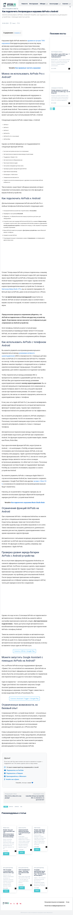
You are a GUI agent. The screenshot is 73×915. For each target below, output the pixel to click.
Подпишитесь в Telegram (14, 773)
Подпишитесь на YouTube (15, 770)
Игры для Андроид (8, 867)
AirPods (11, 806)
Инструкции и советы (56, 51)
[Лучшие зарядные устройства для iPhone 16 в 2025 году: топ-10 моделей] (60, 79)
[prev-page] (51, 109)
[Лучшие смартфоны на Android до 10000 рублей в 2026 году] (40, 821)
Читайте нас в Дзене (12, 779)
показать (17, 33)
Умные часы (6, 827)
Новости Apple (22, 827)
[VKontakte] (20, 903)
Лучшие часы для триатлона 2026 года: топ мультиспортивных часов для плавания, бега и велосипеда (9, 833)
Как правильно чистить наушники (27, 68)
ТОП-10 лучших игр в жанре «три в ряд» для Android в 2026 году (24, 872)
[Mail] (11, 903)
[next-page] (54, 109)
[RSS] (14, 903)
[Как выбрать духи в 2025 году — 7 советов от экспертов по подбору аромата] (60, 43)
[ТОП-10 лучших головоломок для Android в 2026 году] (9, 861)
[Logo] (9, 4)
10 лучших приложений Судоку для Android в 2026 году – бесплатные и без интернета (40, 872)
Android (17, 806)
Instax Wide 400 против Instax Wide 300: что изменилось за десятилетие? (35, 797)
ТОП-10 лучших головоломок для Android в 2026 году (8, 871)
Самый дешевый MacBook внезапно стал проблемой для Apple (24, 832)
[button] (70, 6)
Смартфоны (37, 827)
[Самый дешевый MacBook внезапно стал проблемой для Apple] (24, 821)
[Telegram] (17, 903)
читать (6, 853)
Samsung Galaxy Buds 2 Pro (11, 289)
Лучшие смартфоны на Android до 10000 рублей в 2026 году (39, 831)
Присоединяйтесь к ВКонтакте (16, 776)
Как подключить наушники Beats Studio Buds (28, 502)
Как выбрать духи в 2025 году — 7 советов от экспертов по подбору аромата (60, 56)
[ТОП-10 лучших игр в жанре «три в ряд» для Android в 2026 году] (24, 861)
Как (21, 806)
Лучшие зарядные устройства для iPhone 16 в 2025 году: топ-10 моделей (60, 92)
